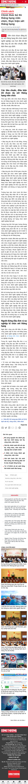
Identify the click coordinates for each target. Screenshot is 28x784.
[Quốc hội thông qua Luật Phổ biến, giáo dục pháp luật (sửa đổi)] (14, 619)
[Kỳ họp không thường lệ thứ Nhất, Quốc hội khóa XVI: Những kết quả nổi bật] (14, 556)
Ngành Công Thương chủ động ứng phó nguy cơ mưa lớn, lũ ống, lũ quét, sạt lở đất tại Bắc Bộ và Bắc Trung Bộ (15, 541)
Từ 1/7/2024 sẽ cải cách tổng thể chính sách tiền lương (14, 467)
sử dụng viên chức (13, 336)
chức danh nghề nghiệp (12, 488)
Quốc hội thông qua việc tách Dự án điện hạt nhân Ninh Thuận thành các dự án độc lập (14, 586)
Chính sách (7, 11)
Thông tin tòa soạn (14, 755)
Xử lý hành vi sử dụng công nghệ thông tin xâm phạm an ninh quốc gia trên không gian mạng (15, 515)
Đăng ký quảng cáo (14, 759)
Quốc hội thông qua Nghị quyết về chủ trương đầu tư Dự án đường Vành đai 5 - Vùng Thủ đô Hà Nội (14, 648)
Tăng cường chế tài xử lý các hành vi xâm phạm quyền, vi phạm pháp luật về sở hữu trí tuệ (13, 713)
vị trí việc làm (9, 481)
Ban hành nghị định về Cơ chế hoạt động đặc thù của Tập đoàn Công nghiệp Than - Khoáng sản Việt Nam (15, 508)
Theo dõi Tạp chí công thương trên (10, 30)
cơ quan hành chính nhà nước (13, 485)
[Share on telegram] (19, 428)
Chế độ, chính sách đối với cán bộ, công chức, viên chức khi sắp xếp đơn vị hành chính (14, 447)
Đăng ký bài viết (14, 757)
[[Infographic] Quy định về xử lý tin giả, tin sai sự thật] (14, 661)
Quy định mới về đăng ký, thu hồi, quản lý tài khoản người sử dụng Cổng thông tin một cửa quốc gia (13, 691)
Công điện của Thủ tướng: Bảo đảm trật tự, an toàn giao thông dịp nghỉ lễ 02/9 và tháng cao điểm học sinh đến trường (15, 523)
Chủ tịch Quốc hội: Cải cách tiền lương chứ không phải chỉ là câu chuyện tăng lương (14, 461)
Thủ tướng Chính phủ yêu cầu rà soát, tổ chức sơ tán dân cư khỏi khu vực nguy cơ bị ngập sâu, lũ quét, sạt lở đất (16, 532)
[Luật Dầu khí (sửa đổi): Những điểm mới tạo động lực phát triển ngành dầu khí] (14, 599)
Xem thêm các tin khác (18, 720)
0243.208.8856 (16, 765)
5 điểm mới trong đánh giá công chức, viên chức (14, 454)
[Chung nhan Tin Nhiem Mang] (14, 774)
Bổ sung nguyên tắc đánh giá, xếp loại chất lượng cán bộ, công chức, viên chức (14, 440)
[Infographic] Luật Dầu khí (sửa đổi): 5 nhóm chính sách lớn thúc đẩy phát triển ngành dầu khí (16, 500)
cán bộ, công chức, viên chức (13, 478)
